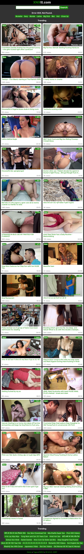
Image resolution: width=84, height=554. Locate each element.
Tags (35, 552)
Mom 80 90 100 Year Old (11, 543)
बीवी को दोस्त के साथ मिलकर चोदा (15, 533)
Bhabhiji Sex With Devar (13, 546)
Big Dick (46, 16)
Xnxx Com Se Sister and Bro (45, 540)
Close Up (64, 16)
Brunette (19, 16)
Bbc (53, 16)
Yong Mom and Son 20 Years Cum (34, 536)
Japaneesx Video (31, 546)
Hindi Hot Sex (55, 536)
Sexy (26, 16)
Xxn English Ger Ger (75, 543)
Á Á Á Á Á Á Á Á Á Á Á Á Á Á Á (35, 543)
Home (29, 552)
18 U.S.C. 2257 (51, 552)
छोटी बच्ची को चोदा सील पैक (70, 536)
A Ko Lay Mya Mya (12, 536)
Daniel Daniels (26, 540)
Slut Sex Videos (46, 546)
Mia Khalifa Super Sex (56, 533)
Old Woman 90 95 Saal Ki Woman (67, 546)
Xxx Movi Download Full (36, 533)
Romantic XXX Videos (57, 543)
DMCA (41, 552)
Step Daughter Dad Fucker (68, 540)
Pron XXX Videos (73, 533)
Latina (39, 16)
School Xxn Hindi (12, 540)
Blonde (32, 16)
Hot (58, 16)
